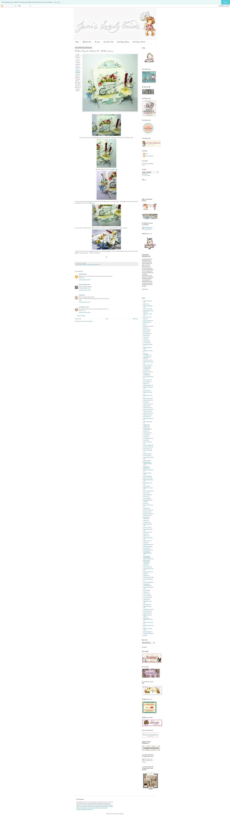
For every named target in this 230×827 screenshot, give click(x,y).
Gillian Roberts (147, 407)
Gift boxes (145, 405)
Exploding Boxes (147, 385)
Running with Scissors (146, 518)
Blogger (121, 813)
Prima (144, 503)
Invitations (145, 434)
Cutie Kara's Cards (139, 42)
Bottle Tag (145, 331)
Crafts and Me (146, 365)
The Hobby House (90, 806)
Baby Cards (146, 317)
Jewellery (145, 436)
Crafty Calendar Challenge (147, 367)
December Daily (147, 371)
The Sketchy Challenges (146, 585)
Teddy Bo (145, 575)
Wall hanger (146, 604)
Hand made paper (147, 421)
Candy (80, 295)
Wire (144, 635)
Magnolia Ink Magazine (146, 467)
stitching (145, 565)
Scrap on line (146, 527)
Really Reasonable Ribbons (106, 805)
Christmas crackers (148, 350)
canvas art (145, 340)
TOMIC (145, 592)
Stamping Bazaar (147, 544)
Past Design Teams (123, 42)
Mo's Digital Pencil (147, 483)
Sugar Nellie (146, 567)
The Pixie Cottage (147, 582)
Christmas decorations (146, 354)
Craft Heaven (146, 360)
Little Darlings (146, 448)
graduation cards (147, 413)
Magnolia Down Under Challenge (147, 463)
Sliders (145, 542)
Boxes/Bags (146, 333)
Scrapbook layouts (147, 529)
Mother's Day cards (148, 487)
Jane (146, 153)
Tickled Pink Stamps (148, 587)
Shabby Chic (146, 532)
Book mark (146, 330)
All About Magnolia (83, 264)
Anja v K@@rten (83, 284)
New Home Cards (147, 491)
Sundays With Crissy (148, 568)
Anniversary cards (147, 314)
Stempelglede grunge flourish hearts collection (147, 558)
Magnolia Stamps (82, 809)
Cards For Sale (108, 42)
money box (146, 486)
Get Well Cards (147, 404)
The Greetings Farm (148, 579)
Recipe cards (146, 512)
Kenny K (145, 440)
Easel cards (146, 381)
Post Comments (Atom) (87, 321)
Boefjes (145, 328)
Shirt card (145, 536)
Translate (148, 175)
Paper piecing (146, 494)
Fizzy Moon (146, 390)
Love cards (146, 455)
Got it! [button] (225, 2)
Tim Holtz (145, 590)
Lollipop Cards (146, 453)
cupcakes (145, 370)
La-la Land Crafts (147, 442)
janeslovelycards (149, 156)
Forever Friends (147, 398)
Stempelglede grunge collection (147, 552)
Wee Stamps (146, 611)
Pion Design (146, 498)
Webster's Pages (147, 606)
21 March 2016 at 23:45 (84, 290)
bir (144, 324)
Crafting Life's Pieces (148, 362)
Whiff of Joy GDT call (148, 625)
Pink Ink (145, 496)
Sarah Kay (145, 522)
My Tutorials (87, 42)
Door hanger (146, 380)
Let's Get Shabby (147, 445)
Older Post (135, 318)
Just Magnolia (146, 438)
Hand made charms (148, 418)
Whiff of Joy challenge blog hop (148, 618)
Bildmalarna (146, 322)
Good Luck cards (147, 409)
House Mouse (146, 432)
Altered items (146, 309)
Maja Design (146, 476)
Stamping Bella (147, 546)
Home (77, 42)
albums (145, 304)
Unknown (81, 274)
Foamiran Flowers (147, 392)
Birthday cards (146, 326)
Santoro (145, 520)
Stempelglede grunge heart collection (146, 562)
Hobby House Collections (146, 428)
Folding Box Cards (147, 395)
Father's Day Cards (148, 387)
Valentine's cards (147, 601)
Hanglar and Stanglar (146, 425)
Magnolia (92, 264)
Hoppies (145, 431)
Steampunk (146, 548)
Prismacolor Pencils (148, 505)
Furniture (145, 402)
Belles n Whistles (147, 320)
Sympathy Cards (147, 572)
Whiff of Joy (146, 613)
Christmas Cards (147, 347)
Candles (145, 337)
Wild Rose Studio (147, 633)
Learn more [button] (56, 2)
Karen (116, 228)
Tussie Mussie (146, 597)
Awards (97, 42)
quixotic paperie (147, 510)
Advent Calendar (147, 301)
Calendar (145, 335)
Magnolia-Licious (87, 808)
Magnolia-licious (147, 473)
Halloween (146, 416)
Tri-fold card (146, 594)
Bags (144, 318)
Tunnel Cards (146, 595)
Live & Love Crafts (147, 450)
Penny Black (88, 805)
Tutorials (145, 599)
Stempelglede (146, 550)
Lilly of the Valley (147, 447)
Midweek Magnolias (148, 479)
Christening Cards (147, 344)
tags (144, 573)
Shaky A (145, 534)
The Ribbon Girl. (113, 169)
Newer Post (78, 318)
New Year (145, 492)
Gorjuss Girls (146, 411)
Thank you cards (147, 577)
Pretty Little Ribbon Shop (98, 808)
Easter (88, 264)
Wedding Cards (147, 609)
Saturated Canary (147, 524)
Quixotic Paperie (95, 805)
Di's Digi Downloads (148, 376)
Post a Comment (81, 315)
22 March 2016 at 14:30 (84, 312)
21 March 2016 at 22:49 (84, 279)
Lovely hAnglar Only (148, 457)
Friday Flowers (146, 400)
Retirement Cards (147, 513)
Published (145, 508)
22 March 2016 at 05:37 (84, 302)
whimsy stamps (147, 631)
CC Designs (146, 342)
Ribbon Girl (97, 264)
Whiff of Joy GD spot (148, 622)
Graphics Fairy (146, 415)
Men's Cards (146, 478)
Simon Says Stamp (148, 537)
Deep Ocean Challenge (146, 374)
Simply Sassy (146, 540)
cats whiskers (82, 307)
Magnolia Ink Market (148, 470)
